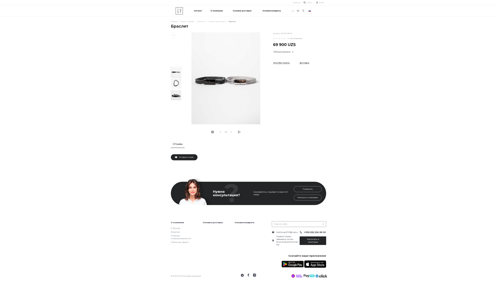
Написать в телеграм (313, 240)
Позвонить (308, 189)
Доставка (304, 63)
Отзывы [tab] (178, 144)
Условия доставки (213, 222)
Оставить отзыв (185, 157)
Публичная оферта (180, 242)
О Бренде (175, 228)
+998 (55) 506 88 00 (315, 232)
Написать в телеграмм (307, 197)
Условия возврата (244, 222)
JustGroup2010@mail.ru (287, 232)
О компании (177, 222)
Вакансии (175, 232)
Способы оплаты (281, 63)
